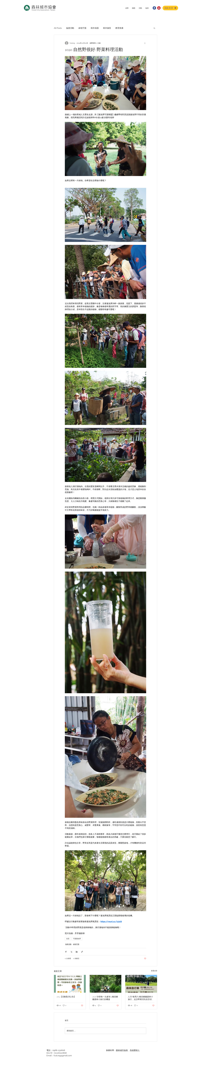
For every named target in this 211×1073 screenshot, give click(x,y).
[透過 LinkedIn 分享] (77, 952)
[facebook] (154, 8)
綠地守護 (82, 28)
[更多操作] (145, 43)
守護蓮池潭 (77, 939)
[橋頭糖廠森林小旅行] (70, 984)
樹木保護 (95, 28)
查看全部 (154, 971)
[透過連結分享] (82, 952)
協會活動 (70, 28)
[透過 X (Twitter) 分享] (71, 952)
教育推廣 (119, 28)
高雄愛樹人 (135, 1050)
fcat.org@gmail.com (63, 1055)
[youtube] (159, 8)
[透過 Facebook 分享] (66, 952)
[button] (127, 8)
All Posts (58, 28)
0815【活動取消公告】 (66, 997)
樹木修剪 (107, 28)
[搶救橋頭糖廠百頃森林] (105, 984)
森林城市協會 (122, 1050)
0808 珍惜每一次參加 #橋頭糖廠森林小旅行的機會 (105, 998)
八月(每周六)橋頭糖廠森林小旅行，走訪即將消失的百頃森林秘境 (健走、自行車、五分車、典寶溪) (141, 998)
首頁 (67, 939)
